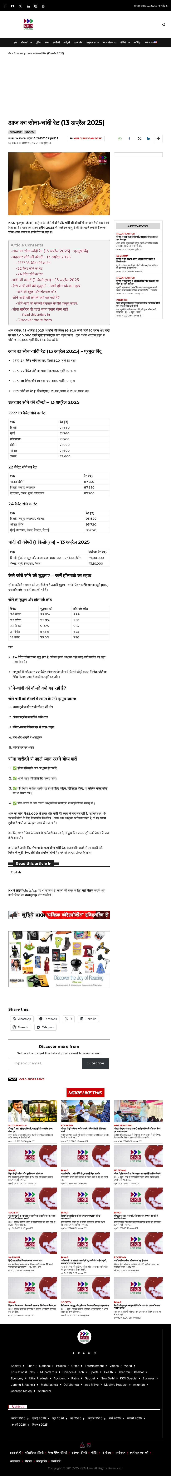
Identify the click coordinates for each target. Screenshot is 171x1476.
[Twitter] (20, 6)
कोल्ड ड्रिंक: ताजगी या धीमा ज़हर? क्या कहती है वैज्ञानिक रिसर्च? (137, 1173)
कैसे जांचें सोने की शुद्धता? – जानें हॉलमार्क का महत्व (46, 285)
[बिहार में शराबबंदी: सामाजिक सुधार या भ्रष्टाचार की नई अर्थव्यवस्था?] (85, 1198)
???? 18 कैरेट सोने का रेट (34, 263)
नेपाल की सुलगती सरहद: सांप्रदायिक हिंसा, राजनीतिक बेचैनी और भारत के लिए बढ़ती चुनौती (138, 304)
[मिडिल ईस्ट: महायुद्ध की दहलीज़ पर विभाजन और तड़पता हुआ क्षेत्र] (85, 1288)
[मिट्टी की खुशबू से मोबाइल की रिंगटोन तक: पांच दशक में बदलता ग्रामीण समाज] (138, 1288)
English (16, 872)
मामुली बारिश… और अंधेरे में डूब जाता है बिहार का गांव (80, 1173)
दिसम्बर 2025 (40, 1424)
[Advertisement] (108, 24)
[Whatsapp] (44, 6)
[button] (163, 24)
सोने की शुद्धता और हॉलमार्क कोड (37, 292)
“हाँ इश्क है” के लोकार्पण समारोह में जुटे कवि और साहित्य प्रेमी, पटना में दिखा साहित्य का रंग (83, 1262)
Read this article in (36, 314)
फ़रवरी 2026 (134, 1418)
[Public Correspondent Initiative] (59, 915)
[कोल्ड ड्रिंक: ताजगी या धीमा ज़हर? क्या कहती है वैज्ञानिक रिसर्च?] (138, 1156)
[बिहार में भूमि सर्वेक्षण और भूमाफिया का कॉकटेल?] (32, 1156)
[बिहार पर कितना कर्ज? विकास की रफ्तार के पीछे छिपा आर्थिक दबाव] (32, 1288)
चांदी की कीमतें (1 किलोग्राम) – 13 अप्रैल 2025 (46, 279)
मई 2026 (75, 1418)
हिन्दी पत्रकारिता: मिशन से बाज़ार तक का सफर (25, 1260)
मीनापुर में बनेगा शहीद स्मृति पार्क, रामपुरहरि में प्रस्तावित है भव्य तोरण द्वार (136, 238)
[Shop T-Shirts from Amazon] (59, 959)
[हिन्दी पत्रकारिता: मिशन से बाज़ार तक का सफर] (32, 1243)
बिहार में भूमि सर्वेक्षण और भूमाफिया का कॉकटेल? (25, 1173)
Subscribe (95, 1063)
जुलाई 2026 (39, 1418)
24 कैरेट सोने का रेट (30, 274)
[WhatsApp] (120, 139)
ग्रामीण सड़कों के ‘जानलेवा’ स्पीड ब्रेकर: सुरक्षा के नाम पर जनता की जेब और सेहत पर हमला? (31, 1217)
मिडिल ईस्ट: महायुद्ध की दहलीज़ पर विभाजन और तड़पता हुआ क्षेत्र (85, 1305)
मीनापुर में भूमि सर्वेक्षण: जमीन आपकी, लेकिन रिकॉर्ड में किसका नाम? (135, 260)
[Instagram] (36, 6)
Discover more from (35, 320)
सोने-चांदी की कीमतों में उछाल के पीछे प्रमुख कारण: (48, 303)
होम (9, 53)
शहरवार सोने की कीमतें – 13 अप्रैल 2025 (41, 257)
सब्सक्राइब (31, 895)
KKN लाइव (14, 890)
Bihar (12, 1170)
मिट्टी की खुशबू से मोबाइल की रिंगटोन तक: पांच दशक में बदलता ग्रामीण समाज (137, 1307)
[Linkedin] (28, 6)
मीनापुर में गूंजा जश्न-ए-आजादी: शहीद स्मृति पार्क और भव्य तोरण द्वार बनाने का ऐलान (137, 282)
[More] (158, 139)
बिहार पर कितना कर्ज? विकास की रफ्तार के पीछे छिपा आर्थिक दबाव (32, 1305)
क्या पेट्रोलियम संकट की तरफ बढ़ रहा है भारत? (131, 1260)
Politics (121, 300)
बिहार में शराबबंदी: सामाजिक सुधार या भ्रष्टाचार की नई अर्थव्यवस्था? (80, 1217)
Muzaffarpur (125, 234)
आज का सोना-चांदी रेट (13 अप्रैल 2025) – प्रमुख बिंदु (50, 251)
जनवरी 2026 (18, 1424)
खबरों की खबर (65, 890)
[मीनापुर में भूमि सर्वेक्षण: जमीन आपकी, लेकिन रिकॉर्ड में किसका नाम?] (85, 1111)
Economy (20, 53)
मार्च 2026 (115, 1418)
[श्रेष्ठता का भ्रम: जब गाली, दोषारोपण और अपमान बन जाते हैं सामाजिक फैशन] (138, 1198)
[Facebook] (5, 6)
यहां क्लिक (87, 890)
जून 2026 (58, 1418)
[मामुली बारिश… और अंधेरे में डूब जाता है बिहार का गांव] (85, 1156)
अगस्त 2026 (18, 1418)
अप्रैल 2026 (95, 1418)
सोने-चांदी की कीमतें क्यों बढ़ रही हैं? (36, 297)
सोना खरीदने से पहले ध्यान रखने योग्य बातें (40, 309)
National (120, 1170)
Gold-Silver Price (31, 1079)
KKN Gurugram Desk (88, 138)
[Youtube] (12, 6)
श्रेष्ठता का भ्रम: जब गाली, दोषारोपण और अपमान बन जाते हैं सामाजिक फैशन (136, 1217)
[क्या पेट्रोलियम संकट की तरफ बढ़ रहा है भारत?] (138, 1243)
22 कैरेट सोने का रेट (30, 268)
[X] (139, 139)
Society (29, 132)
